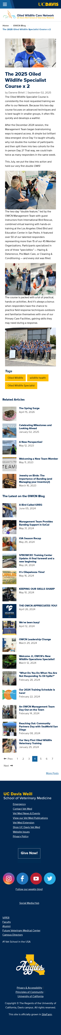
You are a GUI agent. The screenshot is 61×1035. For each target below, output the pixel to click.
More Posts (52, 773)
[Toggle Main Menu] (5, 4)
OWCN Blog (19, 25)
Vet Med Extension (23, 822)
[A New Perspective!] (9, 447)
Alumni (6, 926)
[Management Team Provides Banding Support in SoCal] (9, 527)
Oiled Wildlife (15, 378)
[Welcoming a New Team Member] (9, 464)
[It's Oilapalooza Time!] (9, 577)
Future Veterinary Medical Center (21, 930)
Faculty (6, 922)
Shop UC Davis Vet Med (26, 827)
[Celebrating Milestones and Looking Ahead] (9, 430)
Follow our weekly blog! (29, 889)
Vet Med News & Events (26, 813)
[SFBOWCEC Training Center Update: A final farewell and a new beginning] (9, 560)
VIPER (5, 918)
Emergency (19, 804)
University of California (30, 996)
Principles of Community (29, 992)
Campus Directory (12, 935)
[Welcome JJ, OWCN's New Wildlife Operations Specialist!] (9, 661)
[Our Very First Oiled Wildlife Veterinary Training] (9, 745)
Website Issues (21, 832)
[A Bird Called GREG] (9, 510)
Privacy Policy (20, 836)
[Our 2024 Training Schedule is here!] (9, 695)
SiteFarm (47, 1014)
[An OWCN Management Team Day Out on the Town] (9, 712)
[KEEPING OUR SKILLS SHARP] (9, 594)
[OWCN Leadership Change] (9, 644)
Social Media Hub (29, 903)
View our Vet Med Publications (30, 818)
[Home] (29, 15)
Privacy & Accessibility (29, 988)
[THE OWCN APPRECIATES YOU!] (9, 611)
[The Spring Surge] (9, 413)
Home (6, 25)
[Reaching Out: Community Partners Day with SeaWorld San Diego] (9, 729)
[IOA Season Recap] (9, 543)
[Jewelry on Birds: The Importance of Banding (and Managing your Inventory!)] (9, 481)
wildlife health (38, 378)
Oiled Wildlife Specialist (21, 385)
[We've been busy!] (9, 628)
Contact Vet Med (22, 809)
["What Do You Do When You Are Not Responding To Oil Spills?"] (9, 678)
